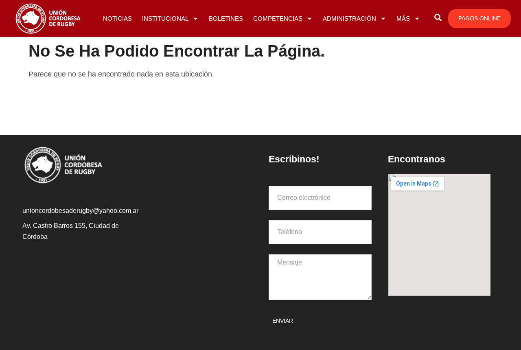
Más (403, 18)
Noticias (117, 18)
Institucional (165, 18)
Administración (349, 18)
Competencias (277, 18)
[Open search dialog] (438, 19)
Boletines (226, 18)
